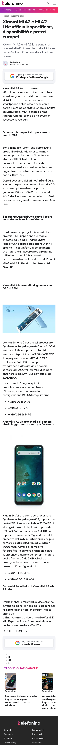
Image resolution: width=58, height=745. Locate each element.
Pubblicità (8, 738)
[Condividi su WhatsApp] (9, 663)
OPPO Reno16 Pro (47, 10)
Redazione (15, 62)
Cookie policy (10, 742)
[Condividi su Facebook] (8, 654)
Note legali (37, 734)
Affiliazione (37, 742)
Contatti (7, 730)
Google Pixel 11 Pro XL (25, 10)
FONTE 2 (22, 631)
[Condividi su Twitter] (9, 657)
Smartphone (18, 16)
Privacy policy (38, 730)
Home (6, 16)
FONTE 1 (8, 631)
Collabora (8, 734)
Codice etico (38, 738)
